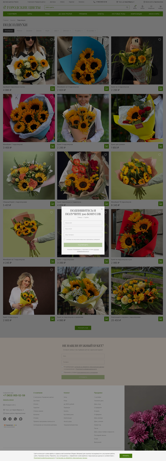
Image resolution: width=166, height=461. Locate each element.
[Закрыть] (102, 209)
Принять (126, 456)
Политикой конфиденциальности (44, 458)
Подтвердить (83, 245)
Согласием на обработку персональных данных (71, 458)
